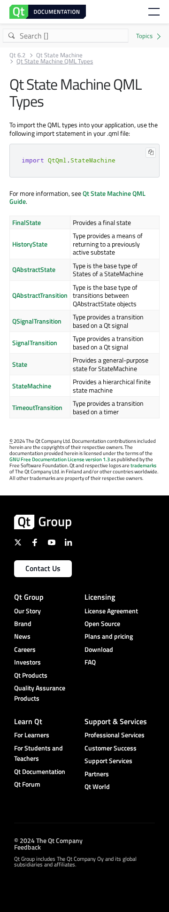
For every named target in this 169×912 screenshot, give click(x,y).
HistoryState (29, 244)
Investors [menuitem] (27, 662)
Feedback (27, 847)
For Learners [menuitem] (31, 735)
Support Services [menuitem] (108, 760)
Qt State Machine (59, 55)
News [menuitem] (22, 636)
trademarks (143, 465)
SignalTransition (34, 343)
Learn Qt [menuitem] (28, 721)
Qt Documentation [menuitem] (39, 771)
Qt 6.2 (17, 55)
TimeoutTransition (37, 407)
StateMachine (31, 386)
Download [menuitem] (98, 649)
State (19, 364)
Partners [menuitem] (96, 774)
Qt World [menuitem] (97, 786)
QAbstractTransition (40, 295)
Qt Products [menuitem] (30, 675)
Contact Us (43, 568)
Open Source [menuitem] (102, 623)
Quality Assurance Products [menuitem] (39, 693)
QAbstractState (33, 269)
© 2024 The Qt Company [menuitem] (48, 840)
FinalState (26, 222)
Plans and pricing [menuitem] (108, 636)
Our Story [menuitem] (27, 611)
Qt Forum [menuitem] (27, 784)
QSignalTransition (36, 321)
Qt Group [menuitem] (29, 597)
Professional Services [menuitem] (114, 735)
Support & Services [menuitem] (115, 721)
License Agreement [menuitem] (111, 611)
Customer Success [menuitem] (110, 748)
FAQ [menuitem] (90, 662)
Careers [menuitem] (25, 649)
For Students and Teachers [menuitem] (38, 753)
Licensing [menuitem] (99, 597)
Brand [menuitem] (22, 623)
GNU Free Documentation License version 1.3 (59, 459)
